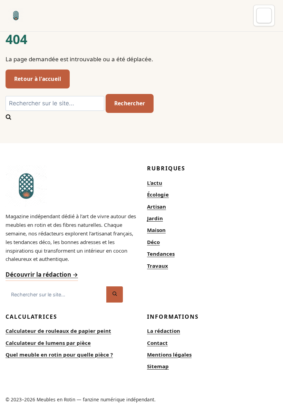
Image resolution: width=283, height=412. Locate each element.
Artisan (156, 206)
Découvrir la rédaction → (42, 274)
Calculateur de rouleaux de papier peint (58, 330)
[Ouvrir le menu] (264, 15)
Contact (157, 342)
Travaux (157, 265)
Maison (156, 229)
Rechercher (129, 103)
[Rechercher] (114, 294)
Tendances (161, 253)
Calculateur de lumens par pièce (48, 342)
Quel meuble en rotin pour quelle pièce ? (59, 354)
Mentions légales (169, 354)
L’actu (154, 182)
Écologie (158, 194)
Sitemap (158, 366)
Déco (153, 242)
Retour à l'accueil (37, 79)
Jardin (155, 218)
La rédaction (163, 330)
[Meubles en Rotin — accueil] (15, 15)
